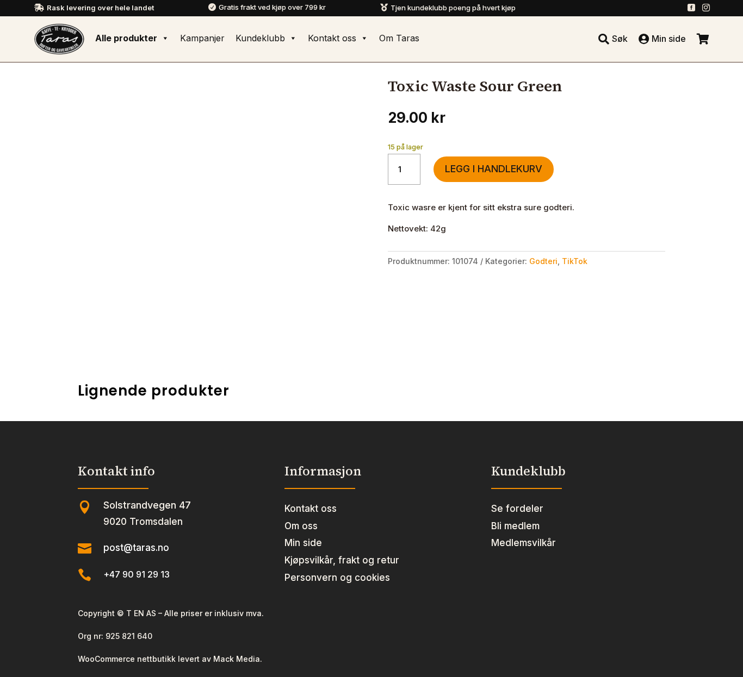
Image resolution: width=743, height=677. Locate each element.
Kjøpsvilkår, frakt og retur (341, 560)
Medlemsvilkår (523, 542)
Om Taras (399, 38)
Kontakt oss (332, 38)
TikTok (574, 261)
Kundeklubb (260, 38)
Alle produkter (126, 38)
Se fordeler (517, 508)
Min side (303, 542)
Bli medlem (515, 526)
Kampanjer (202, 38)
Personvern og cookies (337, 577)
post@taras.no (136, 547)
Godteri (543, 261)
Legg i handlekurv (493, 168)
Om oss (301, 526)
